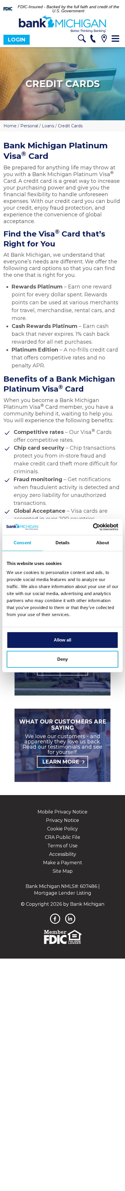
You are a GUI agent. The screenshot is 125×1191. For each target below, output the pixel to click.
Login (16, 39)
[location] (104, 39)
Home (10, 125)
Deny (62, 659)
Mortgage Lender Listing (62, 893)
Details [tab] (63, 542)
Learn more (60, 762)
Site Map (63, 871)
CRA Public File (62, 837)
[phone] (93, 39)
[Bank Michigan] (62, 24)
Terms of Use (62, 846)
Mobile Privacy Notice (63, 812)
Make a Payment (62, 862)
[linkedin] (70, 919)
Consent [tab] (22, 542)
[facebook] (55, 919)
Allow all (62, 639)
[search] (82, 39)
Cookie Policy (62, 829)
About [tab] (102, 542)
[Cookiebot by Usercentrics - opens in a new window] (92, 527)
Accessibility (62, 854)
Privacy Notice (62, 820)
